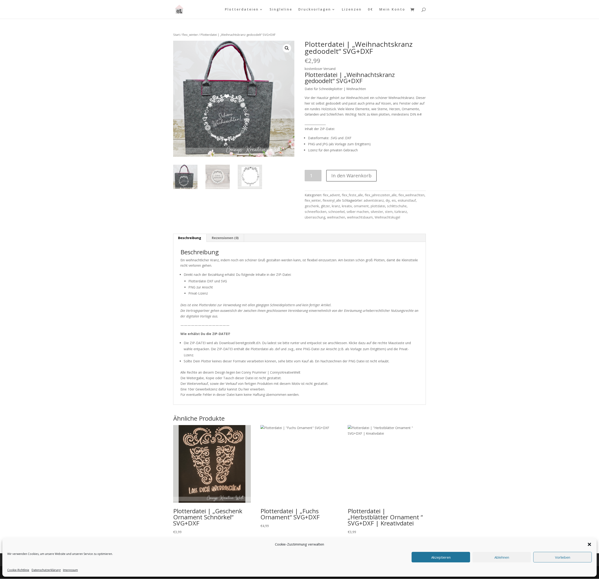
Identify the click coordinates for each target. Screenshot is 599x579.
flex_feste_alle (352, 195)
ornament (361, 206)
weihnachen (336, 217)
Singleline (281, 9)
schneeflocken (315, 211)
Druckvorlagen (314, 9)
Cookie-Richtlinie (18, 570)
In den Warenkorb (351, 175)
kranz (336, 206)
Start (176, 35)
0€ (370, 9)
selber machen (358, 211)
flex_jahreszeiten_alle (381, 195)
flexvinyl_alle (332, 200)
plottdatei (378, 206)
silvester (377, 211)
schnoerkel (336, 211)
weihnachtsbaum (360, 217)
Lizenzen (352, 9)
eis (394, 200)
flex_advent (331, 195)
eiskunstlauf (407, 200)
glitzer (325, 206)
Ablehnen (501, 557)
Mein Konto (392, 9)
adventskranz (374, 200)
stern (389, 211)
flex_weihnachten (411, 195)
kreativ (347, 206)
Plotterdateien (242, 9)
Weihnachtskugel (387, 217)
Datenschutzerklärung (46, 570)
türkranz (400, 211)
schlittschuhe (397, 206)
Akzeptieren (441, 557)
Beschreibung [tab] (189, 238)
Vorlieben (562, 557)
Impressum (70, 570)
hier (246, 389)
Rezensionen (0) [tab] (225, 238)
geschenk (312, 206)
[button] (589, 544)
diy (388, 200)
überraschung (315, 217)
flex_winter (190, 35)
